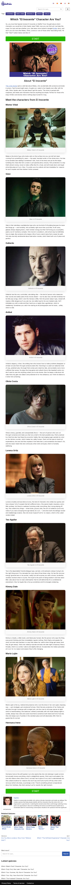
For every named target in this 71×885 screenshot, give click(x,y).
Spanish (39, 13)
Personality (30, 13)
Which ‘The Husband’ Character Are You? (15, 878)
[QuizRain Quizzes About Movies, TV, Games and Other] (6, 3)
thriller (55, 28)
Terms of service (18, 883)
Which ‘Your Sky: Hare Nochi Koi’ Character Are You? (19, 875)
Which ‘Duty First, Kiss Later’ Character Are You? (17, 869)
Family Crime (20, 13)
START (35, 38)
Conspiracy (10, 13)
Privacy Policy (6, 883)
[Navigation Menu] (68, 9)
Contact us (30, 883)
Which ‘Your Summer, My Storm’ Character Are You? (19, 872)
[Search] (61, 9)
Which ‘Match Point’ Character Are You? (14, 866)
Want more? (5, 850)
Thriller (47, 13)
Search (65, 854)
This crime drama (11, 86)
